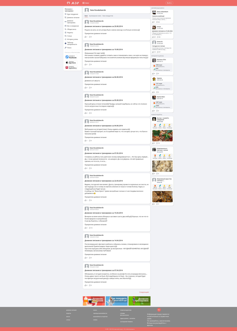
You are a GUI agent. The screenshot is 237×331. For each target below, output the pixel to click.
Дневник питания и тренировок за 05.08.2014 (104, 100)
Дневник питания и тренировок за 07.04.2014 (104, 270)
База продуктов (108, 16)
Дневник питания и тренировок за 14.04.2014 (104, 240)
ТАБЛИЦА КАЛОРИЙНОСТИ (100, 313)
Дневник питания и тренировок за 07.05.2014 (104, 153)
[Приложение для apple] (73, 62)
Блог (86, 16)
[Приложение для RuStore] (73, 57)
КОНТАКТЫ (132, 318)
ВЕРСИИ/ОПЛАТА (124, 315)
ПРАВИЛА (130, 321)
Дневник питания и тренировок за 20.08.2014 (104, 26)
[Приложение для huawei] (73, 67)
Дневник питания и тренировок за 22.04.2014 (104, 181)
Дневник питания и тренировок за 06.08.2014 (104, 77)
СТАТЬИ (68, 320)
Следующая (143, 292)
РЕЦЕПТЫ (68, 313)
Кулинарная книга (95, 16)
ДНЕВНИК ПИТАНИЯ (71, 310)
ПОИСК (95, 310)
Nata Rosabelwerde (98, 10)
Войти (169, 3)
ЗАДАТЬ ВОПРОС (124, 318)
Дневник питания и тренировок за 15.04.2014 (104, 213)
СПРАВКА (122, 313)
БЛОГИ (68, 316)
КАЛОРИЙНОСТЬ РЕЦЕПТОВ (100, 316)
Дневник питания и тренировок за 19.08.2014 (104, 49)
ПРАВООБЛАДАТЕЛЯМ (125, 310)
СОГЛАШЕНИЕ (123, 321)
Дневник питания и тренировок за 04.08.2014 (104, 126)
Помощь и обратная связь (72, 52)
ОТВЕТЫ (95, 320)
